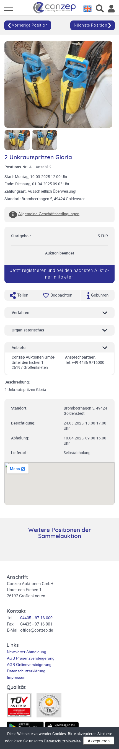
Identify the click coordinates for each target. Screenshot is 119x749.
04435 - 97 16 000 (36, 618)
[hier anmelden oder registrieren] (111, 8)
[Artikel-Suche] (100, 8)
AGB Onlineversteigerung (29, 664)
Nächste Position (91, 25)
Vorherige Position (29, 25)
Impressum (17, 677)
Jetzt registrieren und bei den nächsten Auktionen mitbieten (59, 274)
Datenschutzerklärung (26, 671)
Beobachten (61, 295)
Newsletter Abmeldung (26, 652)
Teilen (22, 295)
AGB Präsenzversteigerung (31, 658)
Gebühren (99, 295)
